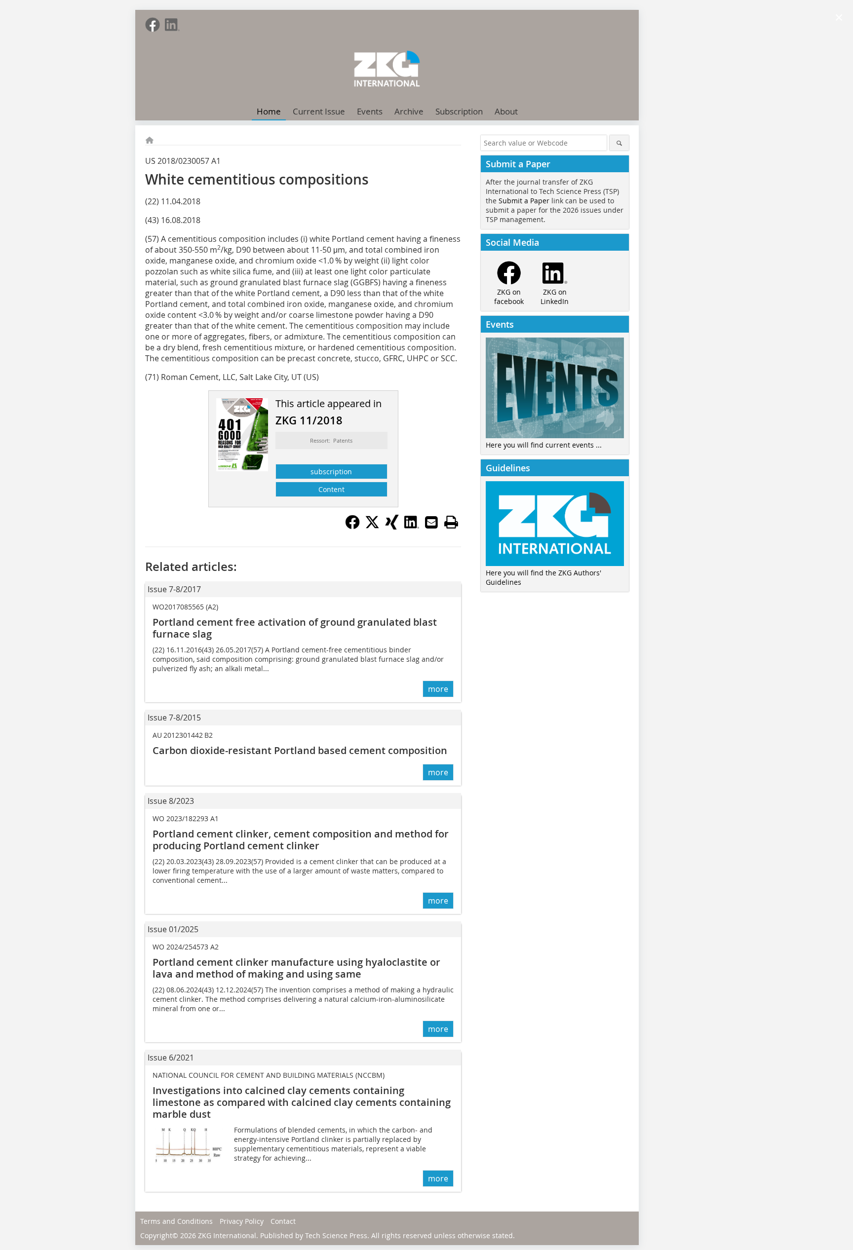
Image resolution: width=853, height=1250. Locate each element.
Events (370, 111)
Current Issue (319, 111)
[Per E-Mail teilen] (431, 522)
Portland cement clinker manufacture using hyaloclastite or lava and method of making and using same (296, 968)
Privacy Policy (242, 1221)
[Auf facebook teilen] (352, 526)
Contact (283, 1221)
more (438, 688)
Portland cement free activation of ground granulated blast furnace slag (295, 628)
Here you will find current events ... (544, 445)
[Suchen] (619, 143)
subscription (331, 471)
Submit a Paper (524, 200)
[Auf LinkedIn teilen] (412, 526)
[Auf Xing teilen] (392, 526)
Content (331, 489)
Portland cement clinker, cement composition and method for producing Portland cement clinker (301, 839)
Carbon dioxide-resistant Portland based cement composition (300, 750)
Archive (409, 111)
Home (269, 111)
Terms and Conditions (176, 1221)
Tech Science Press (336, 1235)
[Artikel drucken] (451, 522)
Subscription (459, 111)
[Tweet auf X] (372, 526)
